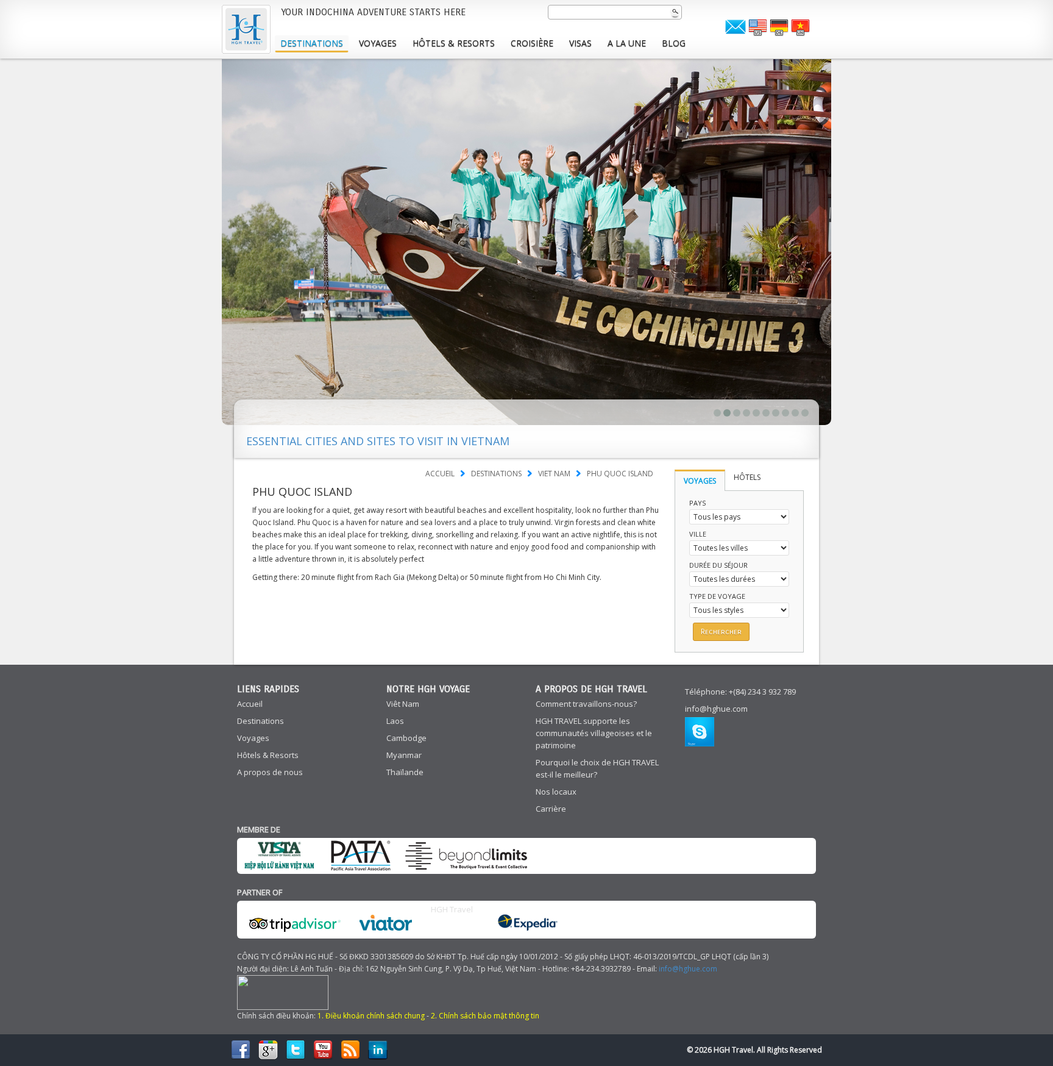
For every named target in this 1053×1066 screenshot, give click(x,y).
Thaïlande (405, 772)
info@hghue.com (716, 708)
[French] (757, 28)
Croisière (532, 43)
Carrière (551, 808)
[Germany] (779, 28)
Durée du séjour (718, 565)
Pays (697, 502)
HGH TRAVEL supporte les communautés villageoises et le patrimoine (594, 733)
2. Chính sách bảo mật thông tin (485, 1016)
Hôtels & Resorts (454, 43)
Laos (395, 720)
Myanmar (404, 754)
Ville (697, 533)
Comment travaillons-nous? (586, 703)
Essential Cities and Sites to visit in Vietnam (377, 441)
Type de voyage (717, 596)
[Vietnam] (800, 28)
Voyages (378, 43)
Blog (674, 43)
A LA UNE (627, 43)
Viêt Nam (402, 703)
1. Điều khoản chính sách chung (371, 1016)
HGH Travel (452, 909)
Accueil (440, 473)
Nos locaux (556, 791)
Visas (580, 43)
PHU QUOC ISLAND (620, 473)
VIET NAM (554, 473)
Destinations (311, 43)
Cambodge (406, 737)
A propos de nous (270, 772)
